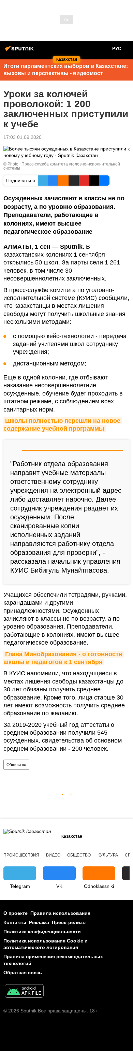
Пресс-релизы (69, 922)
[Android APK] (24, 991)
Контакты (14, 922)
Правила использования (60, 913)
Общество (16, 764)
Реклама (39, 922)
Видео (53, 855)
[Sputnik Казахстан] (20, 51)
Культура (108, 855)
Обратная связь (22, 972)
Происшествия (21, 855)
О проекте (15, 913)
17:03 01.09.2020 (22, 137)
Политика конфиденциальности (42, 931)
